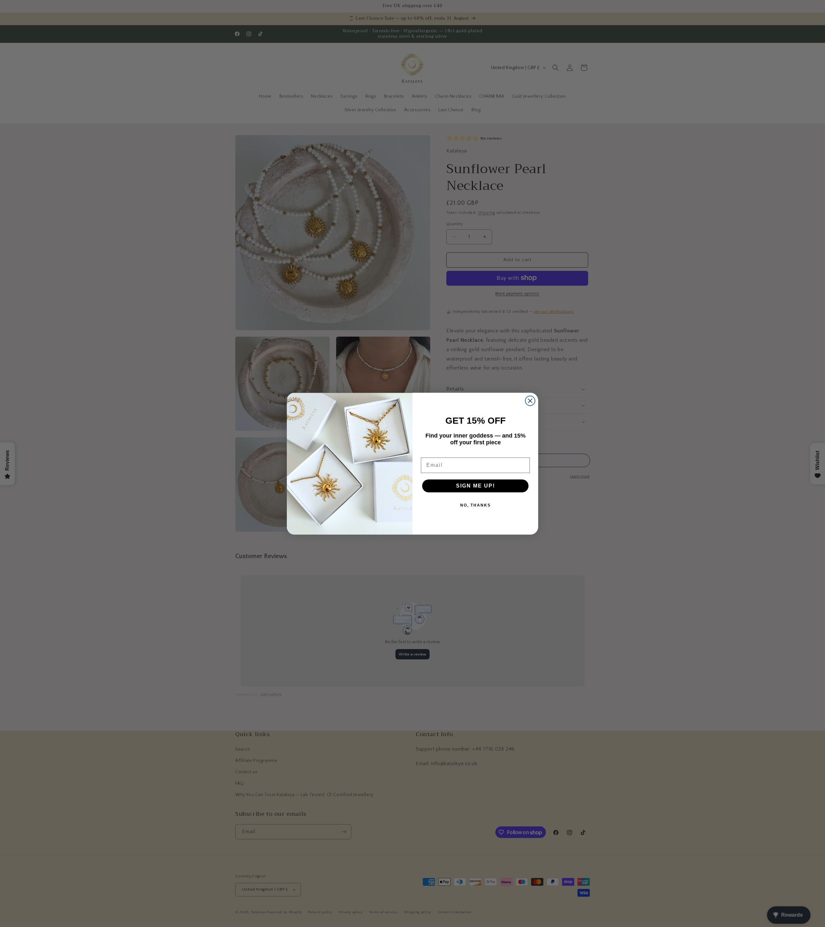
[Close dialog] (530, 401)
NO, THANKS (475, 505)
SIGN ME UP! (475, 485)
